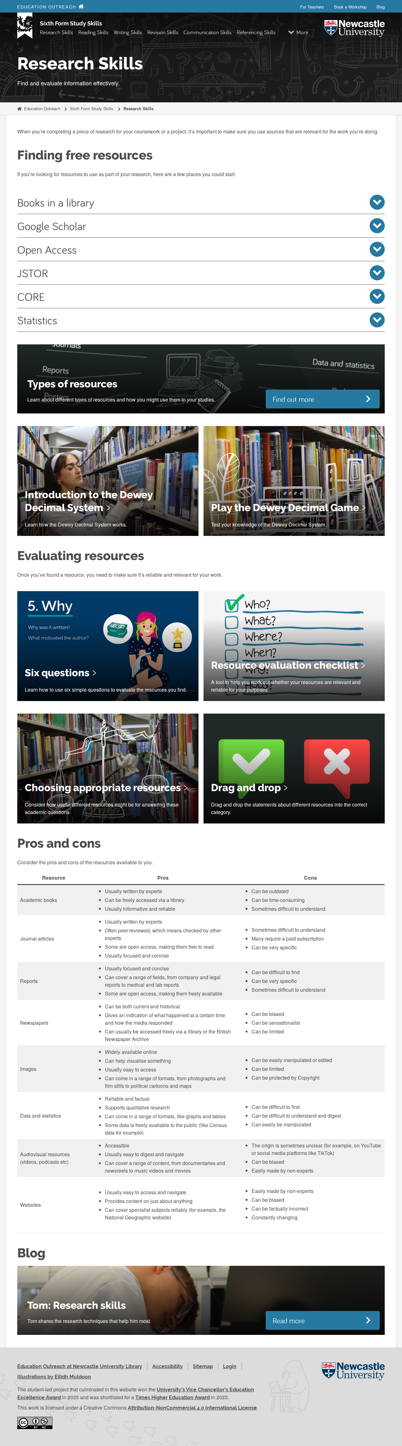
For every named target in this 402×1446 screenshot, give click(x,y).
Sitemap (203, 1366)
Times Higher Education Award (172, 1397)
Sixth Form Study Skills (71, 23)
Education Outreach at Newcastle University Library (79, 1366)
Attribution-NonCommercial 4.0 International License (192, 1408)
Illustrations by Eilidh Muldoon (54, 1377)
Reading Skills (93, 32)
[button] (298, 32)
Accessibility (167, 1366)
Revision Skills (162, 32)
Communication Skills (207, 32)
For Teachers (312, 7)
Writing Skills (128, 32)
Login (229, 1366)
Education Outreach (42, 108)
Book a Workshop (350, 7)
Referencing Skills (256, 32)
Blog (381, 7)
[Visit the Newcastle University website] (353, 1378)
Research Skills (56, 32)
